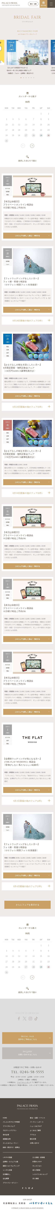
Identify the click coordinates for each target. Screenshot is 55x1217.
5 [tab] (31, 77)
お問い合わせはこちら (27, 1053)
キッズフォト (37, 1166)
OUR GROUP (27, 1200)
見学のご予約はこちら (27, 1038)
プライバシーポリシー (10, 1183)
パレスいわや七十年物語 (11, 1122)
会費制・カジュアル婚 (10, 1161)
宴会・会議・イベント (37, 1118)
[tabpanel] (27, 57)
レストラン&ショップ (39, 1174)
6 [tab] (34, 77)
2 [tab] (23, 77)
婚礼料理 (33, 1139)
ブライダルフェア (9, 1126)
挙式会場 (6, 1134)
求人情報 (35, 1178)
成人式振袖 (36, 1170)
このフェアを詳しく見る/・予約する (27, 235)
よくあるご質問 (35, 1130)
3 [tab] (26, 77)
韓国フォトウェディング (11, 1166)
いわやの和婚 (7, 1157)
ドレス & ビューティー (10, 1143)
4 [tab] (28, 77)
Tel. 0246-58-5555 (27, 1072)
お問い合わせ (34, 1143)
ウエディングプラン (9, 1130)
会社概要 (6, 1178)
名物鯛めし (6, 1174)
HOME (5, 1118)
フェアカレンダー (23, 1082)
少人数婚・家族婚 (38, 1157)
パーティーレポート (37, 1122)
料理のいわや (37, 1161)
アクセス (33, 1134)
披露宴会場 (6, 1139)
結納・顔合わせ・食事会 (11, 1147)
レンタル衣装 (7, 1170)
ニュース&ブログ (36, 1126)
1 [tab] (21, 77)
